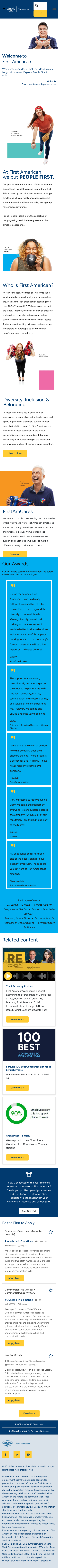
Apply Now (14, 1278)
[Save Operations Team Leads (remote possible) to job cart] (50, 1232)
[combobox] (40, 6)
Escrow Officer (13, 1355)
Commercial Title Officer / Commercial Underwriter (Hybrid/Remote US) (20, 1291)
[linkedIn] (17, 1454)
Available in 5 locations (19, 1300)
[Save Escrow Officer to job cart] (50, 1355)
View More (29, 1413)
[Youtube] (28, 1454)
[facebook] (5, 1454)
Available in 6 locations (19, 1241)
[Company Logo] (18, 9)
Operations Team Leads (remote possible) (23, 1233)
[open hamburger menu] (4, 9)
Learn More (15, 453)
